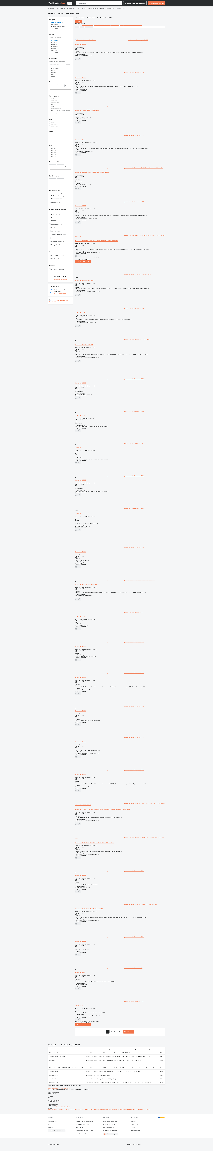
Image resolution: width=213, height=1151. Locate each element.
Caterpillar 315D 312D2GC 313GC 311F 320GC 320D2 (92, 172)
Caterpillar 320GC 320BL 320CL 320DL (87, 584)
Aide (49, 1124)
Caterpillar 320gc (80, 616)
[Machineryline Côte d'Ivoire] (56, 3)
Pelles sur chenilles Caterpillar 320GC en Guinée (111, 1109)
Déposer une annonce (83, 261)
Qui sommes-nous (52, 1121)
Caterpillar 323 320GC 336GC (84, 345)
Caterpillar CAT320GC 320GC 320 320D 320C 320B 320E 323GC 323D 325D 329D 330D (102, 809)
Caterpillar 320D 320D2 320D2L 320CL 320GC (89, 909)
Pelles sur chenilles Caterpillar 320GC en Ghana (60, 1109)
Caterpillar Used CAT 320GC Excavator (87, 110)
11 (120, 1032)
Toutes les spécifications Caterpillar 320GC (59, 1088)
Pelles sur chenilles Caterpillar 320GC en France (137, 1109)
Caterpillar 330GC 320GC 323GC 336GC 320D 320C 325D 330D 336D (96, 241)
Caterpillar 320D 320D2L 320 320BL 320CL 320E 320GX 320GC (94, 843)
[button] (76, 58)
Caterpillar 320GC (80, 44)
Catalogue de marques (82, 1133)
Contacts (50, 1127)
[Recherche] (77, 3)
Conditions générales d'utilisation (84, 1121)
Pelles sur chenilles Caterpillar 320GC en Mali (85, 1109)
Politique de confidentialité (82, 1124)
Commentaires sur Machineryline (84, 1130)
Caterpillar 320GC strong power (84, 280)
